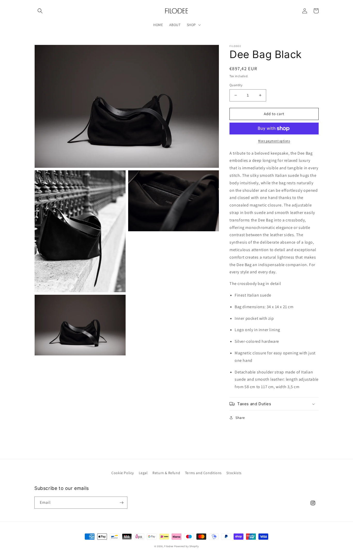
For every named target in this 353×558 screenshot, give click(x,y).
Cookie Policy (122, 473)
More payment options (274, 141)
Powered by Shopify (186, 546)
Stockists (233, 473)
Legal (143, 473)
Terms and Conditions (203, 473)
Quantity (235, 85)
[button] (40, 11)
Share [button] (240, 417)
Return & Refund (166, 473)
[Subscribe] (121, 503)
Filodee (168, 546)
